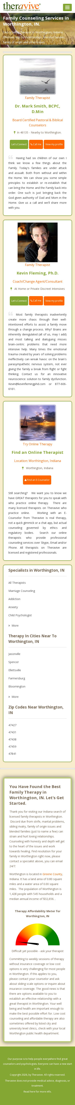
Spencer (13, 662)
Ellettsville (14, 670)
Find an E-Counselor (38, 480)
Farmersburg (16, 678)
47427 (12, 725)
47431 (12, 732)
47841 (12, 754)
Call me (36, 144)
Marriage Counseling (21, 591)
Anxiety (13, 607)
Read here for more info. (38, 1091)
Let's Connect (19, 144)
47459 (12, 746)
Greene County (52, 874)
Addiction (14, 599)
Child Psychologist (20, 615)
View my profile (54, 144)
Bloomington (16, 686)
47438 (12, 739)
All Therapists (17, 583)
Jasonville (14, 654)
